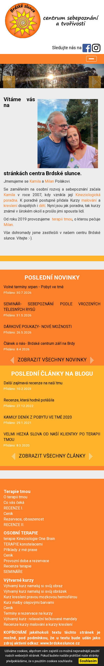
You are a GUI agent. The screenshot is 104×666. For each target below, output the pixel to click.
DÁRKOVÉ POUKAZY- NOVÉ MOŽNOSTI (38, 326)
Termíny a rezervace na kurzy (28, 613)
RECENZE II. (14, 524)
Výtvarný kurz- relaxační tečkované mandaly (40, 619)
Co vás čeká (14, 502)
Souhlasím (88, 661)
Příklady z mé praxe (20, 549)
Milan (50, 181)
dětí (42, 205)
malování (89, 200)
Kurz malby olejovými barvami (29, 602)
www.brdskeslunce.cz (60, 643)
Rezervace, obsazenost (24, 519)
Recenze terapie (17, 566)
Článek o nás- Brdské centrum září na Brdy (39, 343)
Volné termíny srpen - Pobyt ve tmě (33, 287)
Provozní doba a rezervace (26, 561)
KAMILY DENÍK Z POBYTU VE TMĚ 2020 (38, 417)
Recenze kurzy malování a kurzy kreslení (38, 624)
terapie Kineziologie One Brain (29, 538)
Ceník (8, 513)
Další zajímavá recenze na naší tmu (33, 383)
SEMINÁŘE (13, 571)
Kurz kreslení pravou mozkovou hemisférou (40, 597)
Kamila (36, 181)
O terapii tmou (15, 497)
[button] (8, 76)
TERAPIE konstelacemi (23, 544)
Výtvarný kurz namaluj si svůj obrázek (35, 591)
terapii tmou (62, 219)
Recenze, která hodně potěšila (29, 400)
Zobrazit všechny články (52, 456)
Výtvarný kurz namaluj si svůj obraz (33, 586)
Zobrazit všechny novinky (52, 360)
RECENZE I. (13, 508)
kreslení (10, 205)
